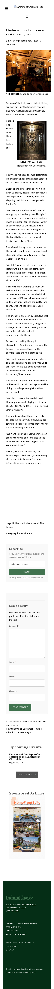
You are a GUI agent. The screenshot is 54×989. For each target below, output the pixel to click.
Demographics (13, 931)
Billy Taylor (12, 40)
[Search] (27, 16)
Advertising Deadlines (16, 934)
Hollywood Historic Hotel (25, 523)
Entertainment (25, 533)
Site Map (10, 950)
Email (12, 676)
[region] (27, 760)
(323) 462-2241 (12, 910)
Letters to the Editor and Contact (23, 923)
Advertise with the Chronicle (20, 942)
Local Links (11, 946)
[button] (27, 775)
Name (12, 662)
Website (13, 691)
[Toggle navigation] (6, 8)
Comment (14, 626)
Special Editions (13, 927)
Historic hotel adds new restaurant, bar (25, 32)
